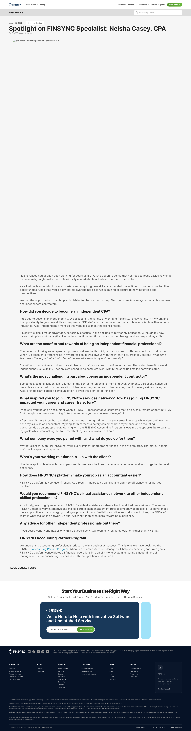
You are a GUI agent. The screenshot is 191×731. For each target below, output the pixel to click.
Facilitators (61, 687)
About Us (131, 5)
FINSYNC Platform (135, 669)
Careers (60, 674)
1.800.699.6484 (176, 727)
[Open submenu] (37, 4)
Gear (111, 669)
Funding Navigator (14, 679)
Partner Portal (134, 674)
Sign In (161, 5)
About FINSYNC (63, 669)
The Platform (31, 5)
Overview (12, 669)
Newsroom (61, 676)
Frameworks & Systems (16, 676)
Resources (143, 5)
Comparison (40, 671)
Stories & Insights (86, 671)
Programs (61, 684)
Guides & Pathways (87, 669)
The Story (61, 671)
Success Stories (35, 23)
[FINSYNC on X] (38, 651)
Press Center (62, 679)
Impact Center (134, 671)
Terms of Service (158, 727)
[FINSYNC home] (15, 4)
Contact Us (61, 682)
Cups (111, 671)
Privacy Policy (141, 727)
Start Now (173, 5)
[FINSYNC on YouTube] (47, 651)
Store (153, 5)
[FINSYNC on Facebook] (33, 651)
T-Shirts (112, 676)
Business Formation (15, 671)
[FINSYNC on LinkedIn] (29, 651)
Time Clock (133, 676)
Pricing (42, 5)
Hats (111, 674)
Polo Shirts (113, 679)
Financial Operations (15, 674)
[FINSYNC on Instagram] (42, 651)
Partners (121, 5)
